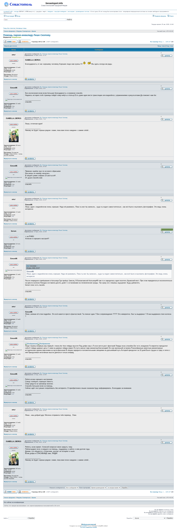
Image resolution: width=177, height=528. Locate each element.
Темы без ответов (9, 28)
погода (16, 11)
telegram (50, 11)
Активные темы (21, 28)
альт (28, 266)
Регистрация (9, 16)
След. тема (169, 46)
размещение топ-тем (82, 11)
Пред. (160, 41)
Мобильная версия (88, 524)
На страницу (154, 41)
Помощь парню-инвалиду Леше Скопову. (27, 35)
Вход (18, 16)
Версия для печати (10, 46)
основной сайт (8, 11)
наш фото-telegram (60, 11)
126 (167, 41)
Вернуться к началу (10, 79)
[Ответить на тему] (24, 43)
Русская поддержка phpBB (88, 527)
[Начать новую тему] (10, 43)
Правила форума (160, 16)
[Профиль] (30, 80)
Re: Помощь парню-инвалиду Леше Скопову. (54, 54)
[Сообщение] (25, 55)
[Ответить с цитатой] (166, 56)
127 (169, 41)
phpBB (84, 526)
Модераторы (16, 37)
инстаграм (71, 11)
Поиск (171, 16)
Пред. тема (161, 46)
